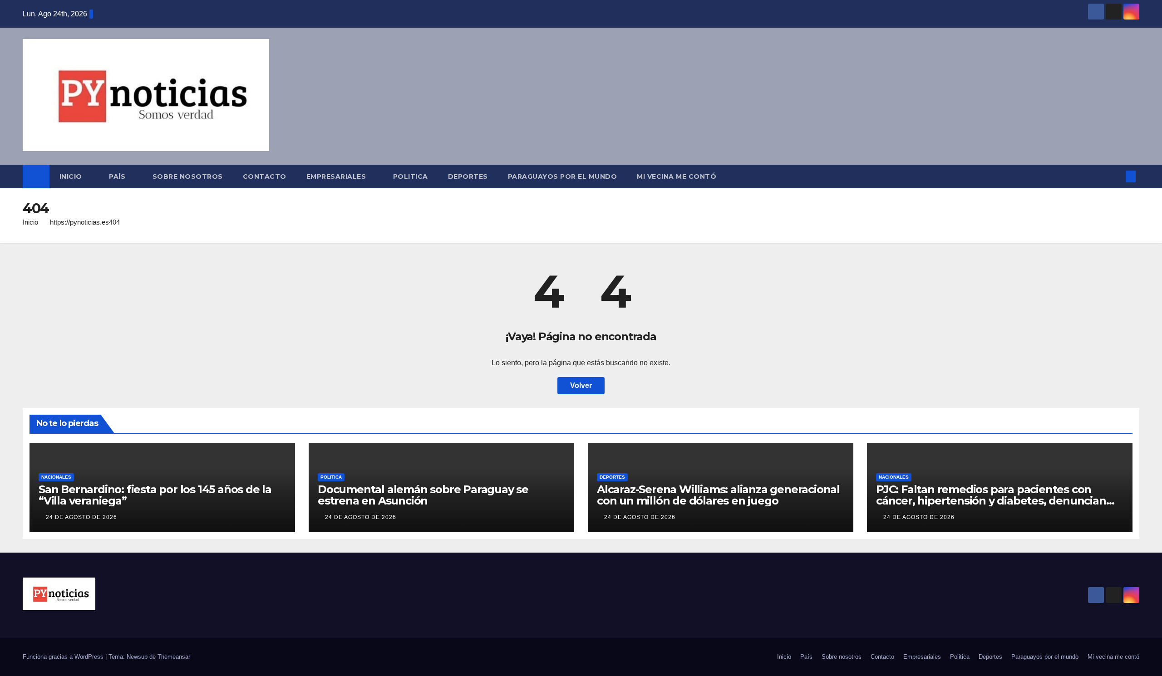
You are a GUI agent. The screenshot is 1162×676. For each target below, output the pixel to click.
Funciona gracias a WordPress (64, 656)
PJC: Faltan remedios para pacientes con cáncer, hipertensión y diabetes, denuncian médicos (991, 501)
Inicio (71, 176)
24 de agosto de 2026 (81, 517)
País (118, 176)
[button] (1115, 176)
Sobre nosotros (188, 176)
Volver (581, 385)
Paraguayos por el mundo (562, 176)
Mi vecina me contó (676, 176)
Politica (410, 176)
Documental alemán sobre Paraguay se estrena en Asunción (423, 495)
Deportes (468, 176)
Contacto (264, 176)
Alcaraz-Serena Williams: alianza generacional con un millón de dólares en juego (718, 495)
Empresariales (337, 176)
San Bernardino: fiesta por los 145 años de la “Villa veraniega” (155, 495)
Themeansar (174, 656)
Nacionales (56, 477)
